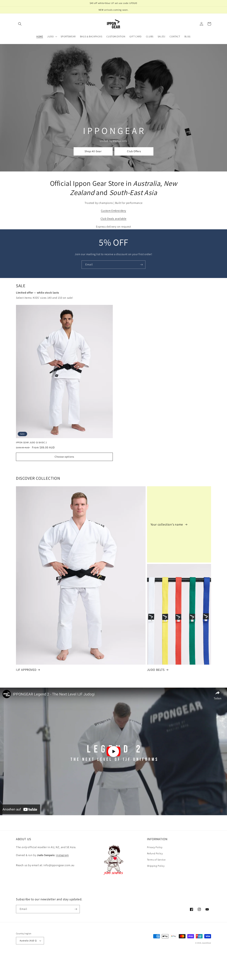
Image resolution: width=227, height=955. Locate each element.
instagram (62, 855)
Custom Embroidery (113, 211)
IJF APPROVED (26, 670)
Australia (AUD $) (28, 940)
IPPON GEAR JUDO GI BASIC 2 (31, 442)
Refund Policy (155, 853)
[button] (20, 24)
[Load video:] (113, 751)
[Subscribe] (141, 264)
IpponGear (206, 943)
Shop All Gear (93, 151)
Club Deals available (113, 218)
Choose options (64, 456)
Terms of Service (156, 859)
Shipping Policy (156, 865)
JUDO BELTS (156, 670)
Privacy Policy (154, 847)
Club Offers (134, 151)
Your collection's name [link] (167, 524)
